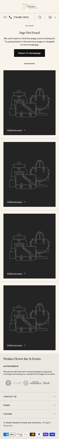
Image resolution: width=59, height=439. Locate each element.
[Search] (40, 17)
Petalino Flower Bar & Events (26, 422)
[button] (4, 17)
